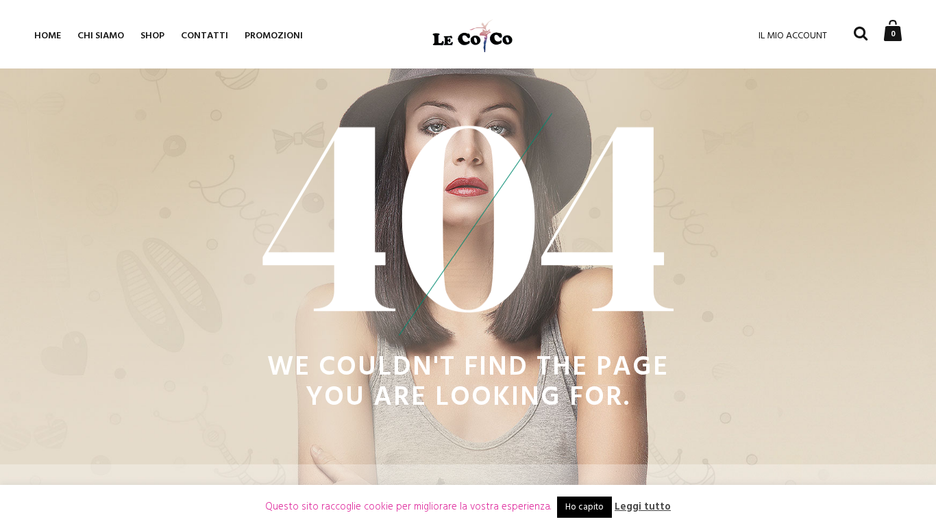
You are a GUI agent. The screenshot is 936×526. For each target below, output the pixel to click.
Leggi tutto (643, 507)
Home (47, 36)
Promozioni (274, 36)
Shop (152, 36)
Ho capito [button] (584, 507)
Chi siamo (100, 36)
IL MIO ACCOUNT (793, 36)
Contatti (204, 36)
